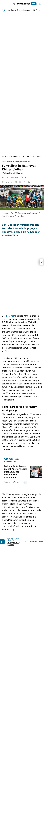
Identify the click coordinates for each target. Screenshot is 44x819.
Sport (15, 156)
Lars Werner (14, 482)
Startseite (6, 156)
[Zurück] (3, 10)
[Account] (39, 3)
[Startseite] (21, 3)
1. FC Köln (25, 156)
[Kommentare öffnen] (42, 262)
